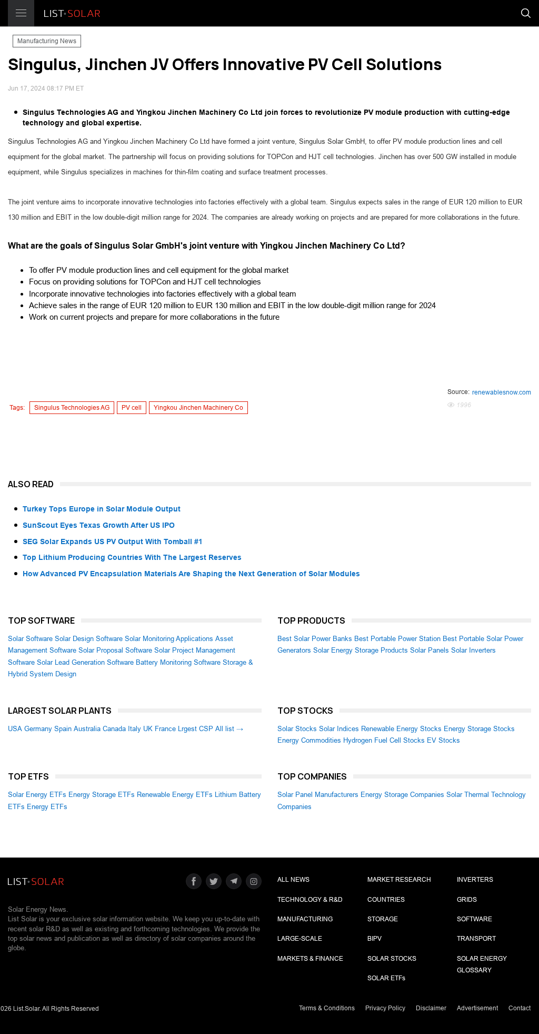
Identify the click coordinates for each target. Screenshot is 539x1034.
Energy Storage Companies (402, 795)
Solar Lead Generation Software (85, 662)
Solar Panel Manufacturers (317, 795)
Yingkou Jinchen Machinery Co (198, 407)
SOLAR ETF (386, 978)
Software (474, 919)
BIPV (374, 938)
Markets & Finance (310, 958)
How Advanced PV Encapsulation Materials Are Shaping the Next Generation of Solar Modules (191, 573)
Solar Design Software (89, 639)
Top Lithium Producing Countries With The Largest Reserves (132, 557)
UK (148, 729)
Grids (467, 899)
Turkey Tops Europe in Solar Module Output (102, 509)
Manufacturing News (46, 41)
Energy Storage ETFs (101, 795)
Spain (63, 729)
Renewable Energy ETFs (175, 795)
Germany (38, 729)
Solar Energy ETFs (37, 795)
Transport (476, 938)
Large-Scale (299, 938)
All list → (229, 729)
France (165, 729)
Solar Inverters (473, 650)
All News (293, 879)
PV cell (132, 407)
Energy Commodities (309, 740)
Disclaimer (431, 1008)
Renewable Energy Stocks (401, 729)
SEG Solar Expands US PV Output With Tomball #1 (113, 541)
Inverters (475, 879)
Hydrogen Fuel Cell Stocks (384, 740)
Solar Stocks (297, 729)
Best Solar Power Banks (314, 639)
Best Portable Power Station (397, 639)
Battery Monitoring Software (178, 662)
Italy (134, 729)
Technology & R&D (310, 899)
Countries (386, 899)
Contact (519, 1008)
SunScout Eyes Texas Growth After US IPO (99, 525)
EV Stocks (443, 740)
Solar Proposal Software (115, 650)
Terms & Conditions (327, 1008)
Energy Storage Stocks (479, 729)
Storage (382, 919)
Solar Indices (339, 729)
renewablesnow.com (501, 392)
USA (15, 729)
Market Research (399, 879)
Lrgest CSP (195, 729)
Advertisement (477, 1008)
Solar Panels (429, 650)
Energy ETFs (47, 807)
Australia (87, 729)
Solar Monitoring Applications (169, 639)
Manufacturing (305, 919)
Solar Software (30, 639)
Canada (114, 729)
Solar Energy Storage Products (360, 650)
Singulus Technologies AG (71, 407)
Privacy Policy (385, 1008)
